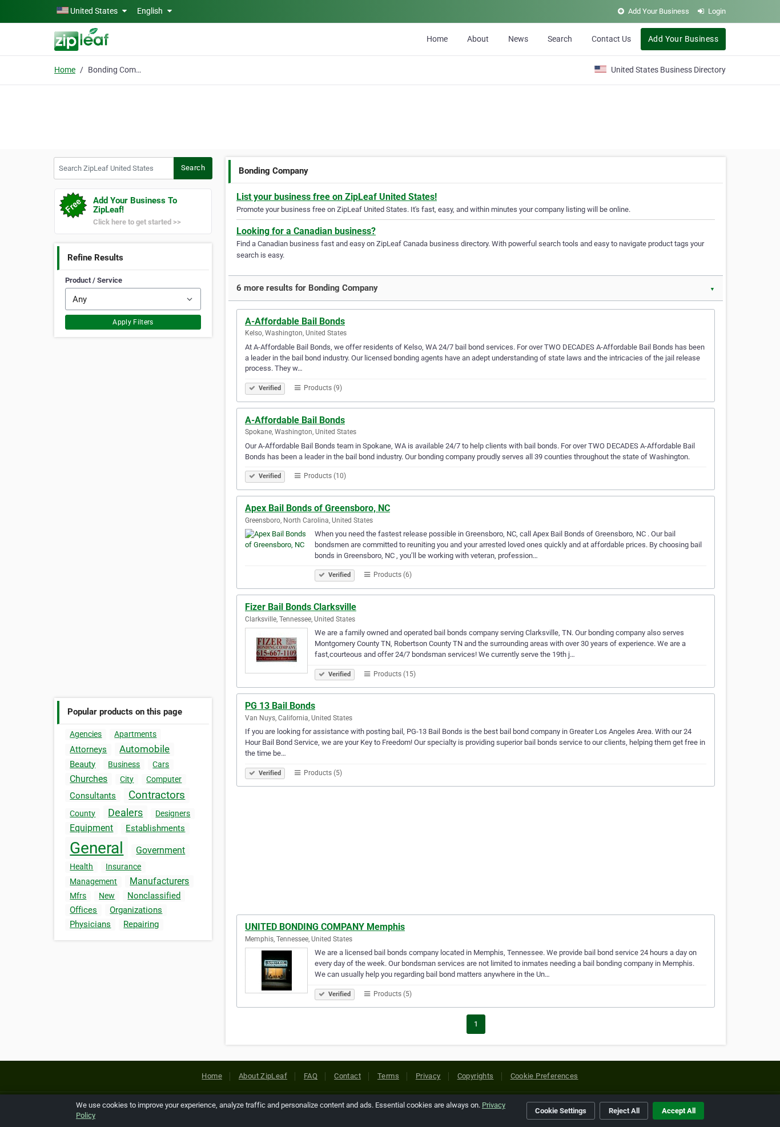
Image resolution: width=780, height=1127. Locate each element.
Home (437, 38)
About (478, 38)
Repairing (141, 924)
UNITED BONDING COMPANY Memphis (325, 926)
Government (160, 850)
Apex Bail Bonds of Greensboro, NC (317, 508)
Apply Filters (133, 322)
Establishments (155, 828)
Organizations (136, 910)
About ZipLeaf (263, 1076)
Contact (347, 1076)
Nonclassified (153, 896)
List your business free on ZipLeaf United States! (336, 196)
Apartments (135, 734)
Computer (164, 779)
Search (560, 38)
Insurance (123, 866)
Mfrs (78, 895)
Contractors (156, 794)
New (107, 895)
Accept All (678, 1110)
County (82, 813)
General (96, 848)
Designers (172, 813)
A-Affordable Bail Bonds (295, 321)
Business (124, 764)
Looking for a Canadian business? (306, 231)
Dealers (125, 813)
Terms (388, 1076)
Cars (160, 764)
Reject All (624, 1110)
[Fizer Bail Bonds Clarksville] (280, 652)
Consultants (93, 796)
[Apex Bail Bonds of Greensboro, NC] (280, 553)
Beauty (82, 764)
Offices (83, 910)
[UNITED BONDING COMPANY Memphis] (280, 972)
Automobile (144, 749)
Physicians (90, 924)
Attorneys (88, 749)
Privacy (428, 1076)
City (127, 779)
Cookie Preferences (544, 1076)
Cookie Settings (560, 1110)
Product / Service (93, 280)
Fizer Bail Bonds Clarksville (300, 606)
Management (93, 881)
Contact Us (611, 38)
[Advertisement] (390, 115)
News (518, 38)
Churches (88, 778)
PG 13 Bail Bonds (280, 705)
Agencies (86, 734)
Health (81, 866)
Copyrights (475, 1076)
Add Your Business (683, 38)
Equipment (91, 828)
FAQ (310, 1076)
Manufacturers (159, 881)
